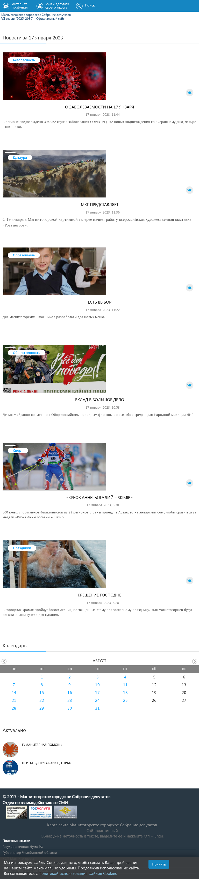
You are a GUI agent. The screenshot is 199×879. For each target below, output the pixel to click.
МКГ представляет (99, 204)
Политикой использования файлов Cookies (78, 873)
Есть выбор (99, 302)
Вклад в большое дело (99, 399)
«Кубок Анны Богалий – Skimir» (99, 497)
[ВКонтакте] (190, 93)
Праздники (22, 548)
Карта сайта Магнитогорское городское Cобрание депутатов (102, 824)
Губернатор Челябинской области (30, 852)
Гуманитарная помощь (42, 745)
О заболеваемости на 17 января (99, 106)
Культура (20, 157)
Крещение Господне (99, 595)
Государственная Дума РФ (23, 846)
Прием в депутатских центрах (46, 763)
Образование (24, 255)
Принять (159, 864)
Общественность (26, 352)
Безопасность (24, 60)
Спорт (18, 450)
